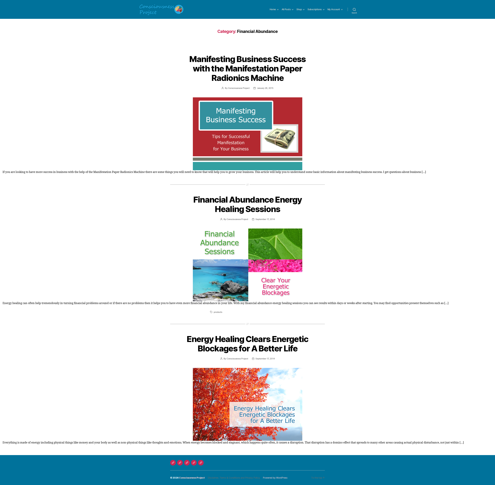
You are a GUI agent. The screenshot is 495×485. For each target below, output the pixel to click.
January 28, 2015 (265, 88)
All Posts (286, 9)
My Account (334, 9)
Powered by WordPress (275, 477)
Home (273, 9)
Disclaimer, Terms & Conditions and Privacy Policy (234, 477)
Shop (299, 9)
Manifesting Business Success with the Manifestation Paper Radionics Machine (247, 68)
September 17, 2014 (265, 219)
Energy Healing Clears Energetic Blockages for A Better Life (247, 343)
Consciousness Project (239, 88)
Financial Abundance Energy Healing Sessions (247, 204)
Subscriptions (315, 9)
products (218, 312)
